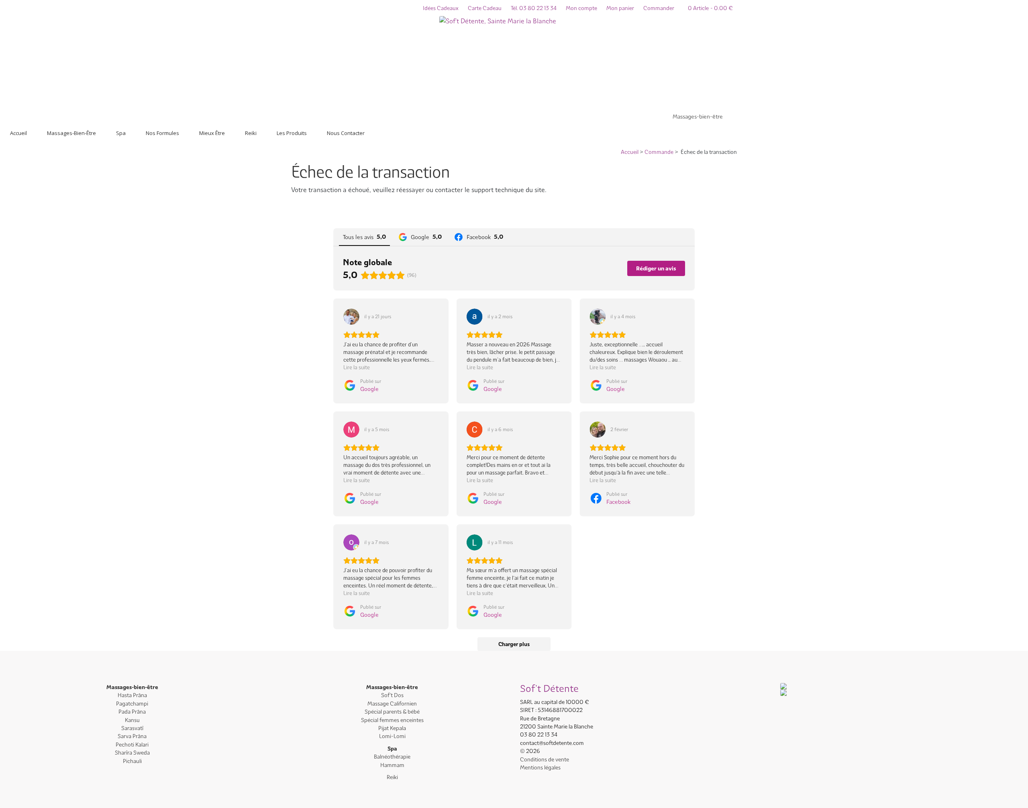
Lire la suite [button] (356, 367)
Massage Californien (392, 703)
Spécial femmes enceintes (392, 720)
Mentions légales (540, 767)
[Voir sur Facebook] (597, 429)
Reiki (392, 777)
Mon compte (581, 8)
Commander (658, 8)
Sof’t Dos (392, 695)
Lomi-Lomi (392, 736)
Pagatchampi (132, 703)
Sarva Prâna (132, 736)
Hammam (392, 765)
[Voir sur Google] (351, 317)
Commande (659, 152)
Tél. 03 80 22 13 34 (534, 8)
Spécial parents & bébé (392, 711)
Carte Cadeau (485, 8)
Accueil (629, 152)
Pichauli (132, 761)
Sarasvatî (132, 728)
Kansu (132, 720)
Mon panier (620, 8)
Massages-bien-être (698, 116)
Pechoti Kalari (132, 744)
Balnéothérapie (392, 756)
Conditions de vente (544, 759)
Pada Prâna (132, 711)
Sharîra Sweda (132, 752)
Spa (392, 748)
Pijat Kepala (392, 728)
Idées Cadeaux (441, 8)
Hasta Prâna (132, 695)
